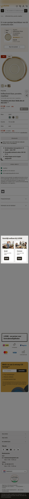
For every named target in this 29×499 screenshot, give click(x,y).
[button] (8, 251)
